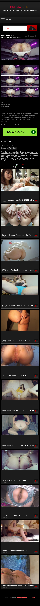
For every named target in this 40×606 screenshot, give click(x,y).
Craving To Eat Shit (31, 153)
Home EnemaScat (10, 597)
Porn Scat (12, 148)
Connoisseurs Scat (12, 152)
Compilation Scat (7, 160)
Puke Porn (18, 160)
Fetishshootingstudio (28, 152)
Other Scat (25, 155)
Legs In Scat (5, 155)
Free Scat (19, 153)
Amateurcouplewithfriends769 (12, 158)
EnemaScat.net (20, 600)
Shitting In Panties (8, 153)
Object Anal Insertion (13, 157)
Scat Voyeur (15, 155)
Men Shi (26, 160)
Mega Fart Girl (29, 158)
